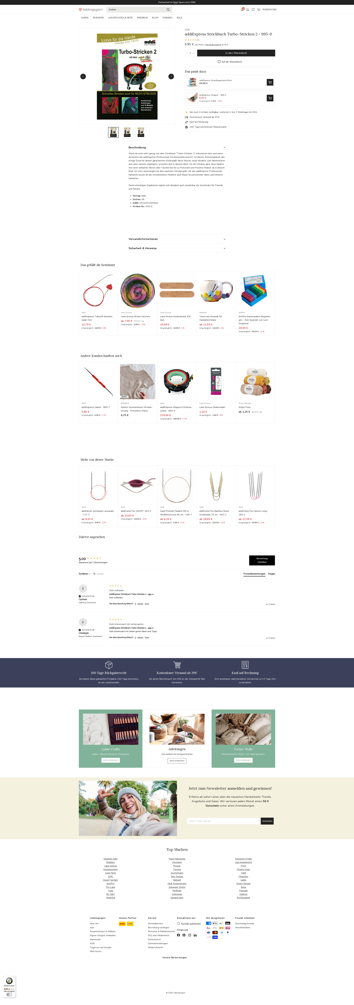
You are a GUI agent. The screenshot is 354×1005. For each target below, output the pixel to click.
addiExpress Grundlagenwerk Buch (215, 80)
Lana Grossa (110, 865)
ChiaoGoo (243, 876)
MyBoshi (177, 890)
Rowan (176, 865)
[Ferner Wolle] (243, 729)
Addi (187, 29)
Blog (155, 17)
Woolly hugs (243, 869)
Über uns (94, 923)
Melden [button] (140, 604)
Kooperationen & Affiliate (103, 931)
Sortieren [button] (84, 573)
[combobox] (139, 10)
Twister (177, 869)
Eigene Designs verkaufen (103, 935)
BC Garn (110, 894)
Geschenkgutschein (244, 923)
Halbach (177, 880)
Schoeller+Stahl (243, 858)
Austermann (177, 872)
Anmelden (267, 821)
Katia (243, 887)
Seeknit (243, 894)
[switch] (9, 994)
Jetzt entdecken (110, 760)
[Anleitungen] (177, 729)
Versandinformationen (143, 239)
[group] (93, 558)
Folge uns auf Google (100, 947)
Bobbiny (110, 862)
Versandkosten (155, 923)
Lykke (243, 880)
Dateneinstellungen (158, 943)
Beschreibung (137, 147)
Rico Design (177, 876)
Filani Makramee (177, 858)
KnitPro (110, 883)
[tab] (254, 574)
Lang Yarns (110, 872)
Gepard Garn (177, 897)
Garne (85, 17)
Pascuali (243, 890)
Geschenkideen (242, 927)
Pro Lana (110, 887)
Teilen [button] (147, 604)
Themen (167, 17)
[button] (230, 40)
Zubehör (98, 17)
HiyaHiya (110, 897)
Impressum (95, 939)
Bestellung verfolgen (158, 927)
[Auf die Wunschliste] (116, 278)
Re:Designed (243, 897)
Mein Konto (95, 951)
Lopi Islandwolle (243, 862)
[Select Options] (270, 82)
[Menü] (14, 977)
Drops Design (243, 883)
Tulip (110, 890)
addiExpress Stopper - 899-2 (212, 95)
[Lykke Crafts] (110, 729)
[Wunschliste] (253, 9)
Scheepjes (177, 894)
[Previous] (83, 76)
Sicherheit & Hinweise (143, 248)
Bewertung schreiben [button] (262, 560)
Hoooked (177, 862)
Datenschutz (154, 939)
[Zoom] (127, 76)
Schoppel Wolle (177, 887)
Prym (243, 865)
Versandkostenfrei (213, 45)
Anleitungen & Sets (120, 17)
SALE (179, 17)
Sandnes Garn (111, 858)
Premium (142, 17)
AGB (92, 943)
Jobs (92, 927)
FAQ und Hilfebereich (158, 935)
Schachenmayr (110, 869)
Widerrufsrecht (155, 947)
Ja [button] (135, 604)
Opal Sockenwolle (177, 883)
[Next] (171, 76)
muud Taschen (110, 880)
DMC (110, 876)
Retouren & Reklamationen (161, 931)
